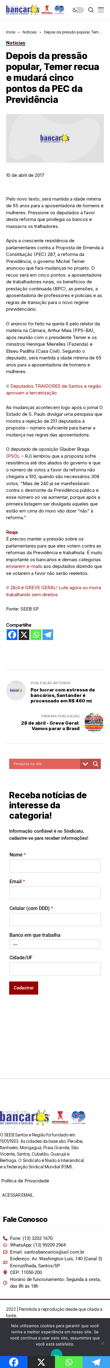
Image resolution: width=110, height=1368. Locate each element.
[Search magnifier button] (95, 764)
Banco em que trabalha (35, 935)
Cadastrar (24, 988)
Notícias (30, 32)
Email (17, 881)
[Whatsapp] (36, 634)
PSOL (14, 456)
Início (10, 32)
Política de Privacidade (25, 1181)
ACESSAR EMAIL (17, 1195)
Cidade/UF (20, 957)
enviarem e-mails (24, 566)
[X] (24, 634)
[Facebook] (12, 634)
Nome (17, 855)
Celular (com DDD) (31, 908)
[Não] (102, 1343)
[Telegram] (47, 634)
